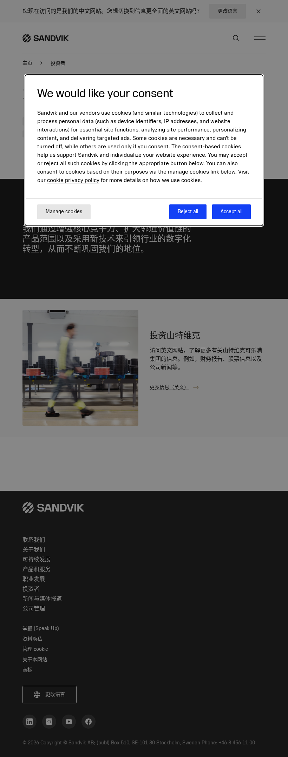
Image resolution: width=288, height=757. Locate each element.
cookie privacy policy (73, 180)
